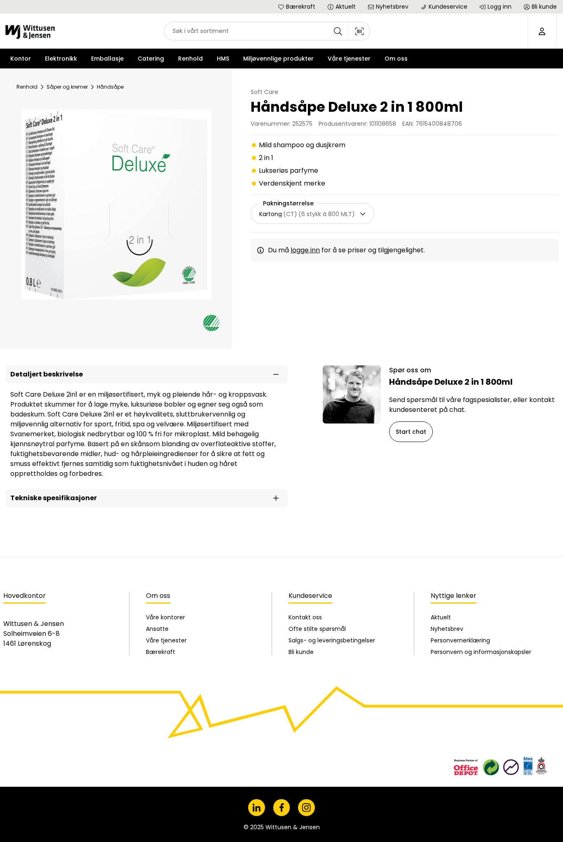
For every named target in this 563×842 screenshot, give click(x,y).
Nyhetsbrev (447, 629)
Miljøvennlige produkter (278, 58)
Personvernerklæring (460, 640)
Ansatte (157, 629)
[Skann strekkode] (359, 31)
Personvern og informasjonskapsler (481, 652)
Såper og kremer (67, 86)
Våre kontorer (165, 617)
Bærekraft (160, 652)
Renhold (27, 86)
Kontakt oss (305, 617)
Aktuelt (441, 617)
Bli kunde (301, 652)
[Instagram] (306, 807)
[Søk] (338, 31)
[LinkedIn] (256, 807)
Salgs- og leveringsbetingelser (332, 640)
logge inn (305, 250)
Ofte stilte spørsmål (317, 629)
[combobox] (267, 31)
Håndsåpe (110, 86)
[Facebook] (281, 807)
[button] (147, 374)
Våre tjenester (166, 640)
